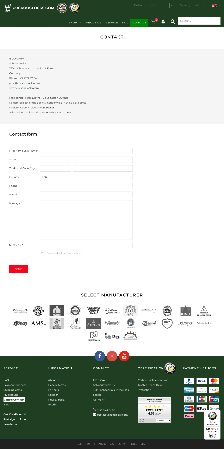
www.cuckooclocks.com (24, 88)
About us (93, 22)
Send (19, 269)
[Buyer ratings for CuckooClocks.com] (154, 411)
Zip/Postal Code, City (22, 168)
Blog (6, 404)
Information (60, 368)
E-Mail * (13, 194)
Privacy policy (56, 399)
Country (14, 177)
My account (11, 394)
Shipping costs (13, 389)
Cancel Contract (14, 399)
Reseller (53, 394)
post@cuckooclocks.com (24, 83)
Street (13, 159)
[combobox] (161, 5)
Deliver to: (140, 5)
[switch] (212, 436)
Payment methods (15, 385)
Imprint (53, 404)
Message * (15, 203)
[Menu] (218, 412)
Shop (73, 22)
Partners (53, 389)
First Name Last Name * (23, 150)
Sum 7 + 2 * (16, 244)
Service (112, 22)
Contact (139, 22)
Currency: (185, 5)
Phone (13, 185)
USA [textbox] (153, 5)
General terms (57, 385)
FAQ (125, 22)
